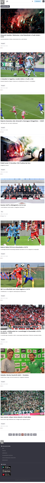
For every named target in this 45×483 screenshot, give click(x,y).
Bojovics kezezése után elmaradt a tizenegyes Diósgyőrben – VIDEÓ (22, 121)
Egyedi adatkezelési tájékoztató (9, 457)
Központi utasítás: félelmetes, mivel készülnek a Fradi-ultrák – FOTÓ (21, 36)
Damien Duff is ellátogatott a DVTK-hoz (13, 205)
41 (25, 434)
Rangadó (3, 43)
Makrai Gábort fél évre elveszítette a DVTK (14, 247)
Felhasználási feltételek (7, 455)
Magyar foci (3, 216)
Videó (2, 131)
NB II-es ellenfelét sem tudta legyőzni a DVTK (15, 289)
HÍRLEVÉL (4, 450)
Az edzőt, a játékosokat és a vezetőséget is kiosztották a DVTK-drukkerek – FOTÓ (21, 332)
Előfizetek (38, 1)
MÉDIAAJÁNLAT (5, 460)
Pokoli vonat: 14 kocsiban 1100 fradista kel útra (15, 163)
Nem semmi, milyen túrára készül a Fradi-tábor (16, 417)
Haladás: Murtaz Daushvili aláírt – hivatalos (15, 375)
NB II (2, 386)
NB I (2, 47)
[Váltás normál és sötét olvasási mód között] (32, 1)
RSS (3, 448)
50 (31, 434)
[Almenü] (7, 1)
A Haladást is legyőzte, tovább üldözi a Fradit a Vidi (17, 79)
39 (19, 434)
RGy (2, 211)
